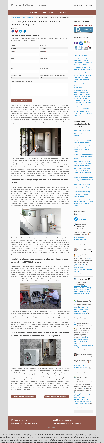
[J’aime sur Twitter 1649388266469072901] (81, 318)
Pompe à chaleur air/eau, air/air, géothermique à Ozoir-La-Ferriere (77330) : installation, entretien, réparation (82, 132)
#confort (84, 264)
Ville (12, 68)
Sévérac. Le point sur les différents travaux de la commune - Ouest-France (83, 86)
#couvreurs (77, 286)
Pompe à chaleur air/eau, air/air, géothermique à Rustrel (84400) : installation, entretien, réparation (82, 186)
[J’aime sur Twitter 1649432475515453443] (81, 274)
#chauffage (87, 266)
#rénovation (77, 339)
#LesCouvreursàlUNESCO (82, 291)
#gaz (75, 403)
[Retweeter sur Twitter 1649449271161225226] (78, 244)
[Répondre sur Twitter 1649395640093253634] (75, 296)
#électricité (77, 343)
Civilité (13, 45)
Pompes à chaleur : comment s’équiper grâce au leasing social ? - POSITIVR (83, 113)
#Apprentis (86, 289)
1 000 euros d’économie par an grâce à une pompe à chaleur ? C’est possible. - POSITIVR (82, 107)
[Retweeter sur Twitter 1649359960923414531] (78, 372)
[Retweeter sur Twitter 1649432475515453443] (78, 274)
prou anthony (81, 354)
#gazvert (86, 403)
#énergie (76, 311)
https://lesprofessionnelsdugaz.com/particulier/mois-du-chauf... (89, 394)
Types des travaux (17, 75)
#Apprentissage (78, 289)
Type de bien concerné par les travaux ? (53, 75)
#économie (85, 399)
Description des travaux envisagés (22, 81)
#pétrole (84, 313)
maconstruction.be (83, 323)
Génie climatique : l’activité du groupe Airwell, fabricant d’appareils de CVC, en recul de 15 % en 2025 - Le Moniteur (83, 61)
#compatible (80, 403)
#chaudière (77, 397)
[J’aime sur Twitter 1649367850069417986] (81, 349)
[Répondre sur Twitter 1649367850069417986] (75, 349)
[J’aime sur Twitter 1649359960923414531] (81, 372)
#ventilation (77, 341)
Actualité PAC (81, 55)
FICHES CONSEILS (64, 12)
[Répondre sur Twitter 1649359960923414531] (75, 372)
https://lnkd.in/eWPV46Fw (81, 293)
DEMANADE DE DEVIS (48, 12)
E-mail (13, 58)
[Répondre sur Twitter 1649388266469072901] (75, 318)
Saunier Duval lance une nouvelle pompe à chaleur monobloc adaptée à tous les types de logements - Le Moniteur (83, 93)
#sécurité (76, 264)
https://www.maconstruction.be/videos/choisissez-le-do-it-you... (88, 346)
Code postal (44, 68)
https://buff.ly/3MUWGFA (81, 308)
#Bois (75, 238)
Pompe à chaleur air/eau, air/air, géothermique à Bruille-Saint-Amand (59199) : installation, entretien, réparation (83, 202)
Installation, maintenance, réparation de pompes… (23, 396)
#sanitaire (84, 341)
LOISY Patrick (81, 249)
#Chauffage (81, 238)
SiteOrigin (51, 427)
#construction (78, 309)
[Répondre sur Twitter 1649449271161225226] (75, 244)
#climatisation (78, 313)
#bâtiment (85, 309)
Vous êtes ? (44, 45)
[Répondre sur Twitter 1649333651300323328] (75, 408)
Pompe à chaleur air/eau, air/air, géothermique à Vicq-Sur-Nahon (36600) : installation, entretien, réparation (82, 148)
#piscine (89, 259)
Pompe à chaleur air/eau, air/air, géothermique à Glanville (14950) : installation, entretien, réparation (83, 140)
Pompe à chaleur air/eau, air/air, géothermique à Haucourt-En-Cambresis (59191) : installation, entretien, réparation (82, 171)
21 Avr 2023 (80, 228)
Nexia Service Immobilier (81, 226)
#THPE (83, 397)
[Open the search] (93, 12)
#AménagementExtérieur (81, 240)
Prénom (43, 52)
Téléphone (44, 58)
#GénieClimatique (79, 288)
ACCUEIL (34, 12)
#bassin (80, 257)
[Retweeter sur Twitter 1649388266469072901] (78, 318)
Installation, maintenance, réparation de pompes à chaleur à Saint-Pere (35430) (83, 156)
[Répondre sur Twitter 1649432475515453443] (75, 274)
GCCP (79, 279)
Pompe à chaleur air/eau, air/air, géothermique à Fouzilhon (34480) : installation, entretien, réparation (83, 163)
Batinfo (79, 301)
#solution (88, 401)
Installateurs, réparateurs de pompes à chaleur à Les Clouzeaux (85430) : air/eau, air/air (83, 179)
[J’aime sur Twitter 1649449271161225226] (81, 244)
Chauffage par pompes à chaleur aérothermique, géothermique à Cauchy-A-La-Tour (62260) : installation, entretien (82, 193)
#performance (78, 399)
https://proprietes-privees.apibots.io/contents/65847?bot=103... (84, 269)
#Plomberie (84, 286)
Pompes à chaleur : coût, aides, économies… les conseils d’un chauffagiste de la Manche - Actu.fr (83, 78)
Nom (13, 52)
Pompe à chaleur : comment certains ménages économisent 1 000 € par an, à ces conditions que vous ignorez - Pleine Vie (83, 70)
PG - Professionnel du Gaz (84, 378)
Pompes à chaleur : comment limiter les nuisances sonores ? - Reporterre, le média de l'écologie (83, 100)
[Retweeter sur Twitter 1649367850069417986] (78, 349)
